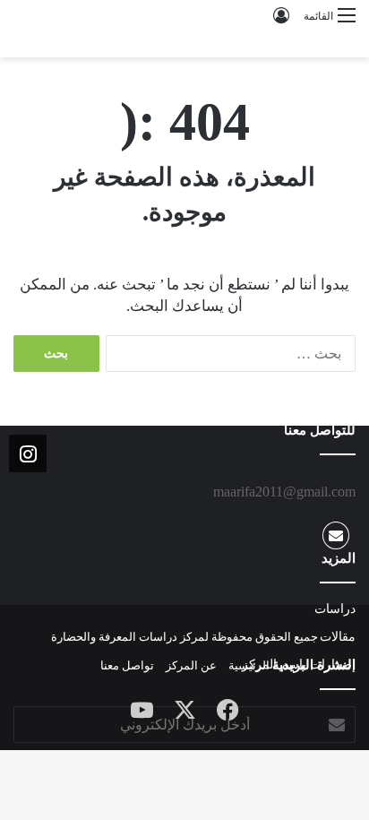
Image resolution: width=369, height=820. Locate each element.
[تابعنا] (28, 454)
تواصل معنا (127, 665)
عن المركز (191, 665)
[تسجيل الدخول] (281, 22)
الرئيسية (249, 665)
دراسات (335, 609)
